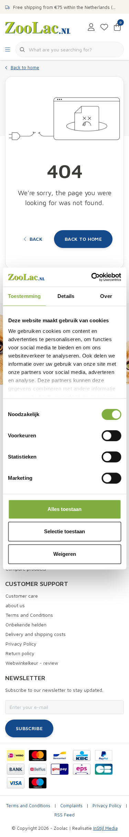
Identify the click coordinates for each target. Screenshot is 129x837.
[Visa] (15, 782)
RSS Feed (64, 814)
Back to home (83, 239)
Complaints (71, 805)
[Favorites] (104, 27)
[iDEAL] (15, 755)
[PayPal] (103, 755)
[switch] (111, 435)
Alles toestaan (64, 509)
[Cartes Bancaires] (103, 769)
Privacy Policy (107, 805)
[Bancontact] (59, 755)
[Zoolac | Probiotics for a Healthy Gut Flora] (37, 27)
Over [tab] (106, 296)
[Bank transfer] (15, 769)
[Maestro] (37, 782)
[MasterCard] (37, 755)
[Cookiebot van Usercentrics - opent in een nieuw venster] (92, 277)
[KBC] (81, 755)
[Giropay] (59, 769)
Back (36, 239)
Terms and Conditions (28, 805)
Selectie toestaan (64, 531)
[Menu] (7, 50)
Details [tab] (65, 296)
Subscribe (29, 728)
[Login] (91, 27)
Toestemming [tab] (24, 296)
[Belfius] (37, 769)
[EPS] (81, 769)
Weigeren (64, 554)
